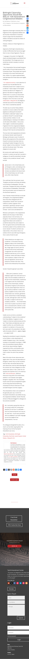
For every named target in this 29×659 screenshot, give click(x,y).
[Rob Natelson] (7, 447)
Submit (21, 618)
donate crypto (14, 480)
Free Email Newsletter (13, 518)
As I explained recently (9, 82)
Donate (11, 589)
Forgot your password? (11, 636)
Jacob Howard (18, 436)
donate (14, 474)
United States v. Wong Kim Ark (10, 100)
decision (13, 373)
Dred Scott (8, 373)
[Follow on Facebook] (14, 583)
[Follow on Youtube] (8, 583)
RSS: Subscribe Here (14, 525)
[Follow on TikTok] (17, 583)
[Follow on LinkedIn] (20, 583)
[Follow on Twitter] (11, 583)
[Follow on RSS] (26, 583)
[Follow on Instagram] (23, 583)
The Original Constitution (13, 456)
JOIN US (14, 546)
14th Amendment (15, 23)
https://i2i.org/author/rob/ (9, 454)
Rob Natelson (7, 21)
